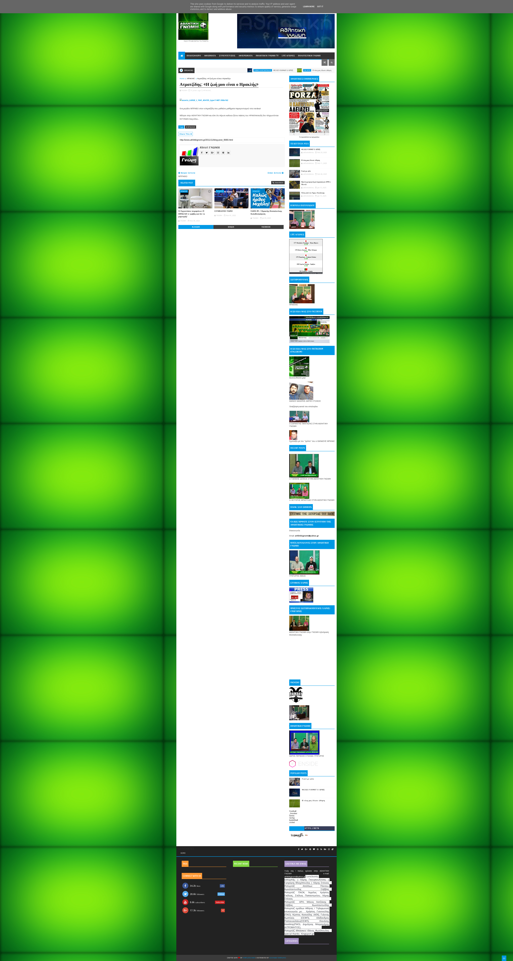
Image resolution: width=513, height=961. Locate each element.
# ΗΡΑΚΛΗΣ (190, 127)
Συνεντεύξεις (227, 56)
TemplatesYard (249, 958)
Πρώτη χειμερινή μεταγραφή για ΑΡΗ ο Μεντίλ (297, 70)
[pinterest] (310, 849)
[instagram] (328, 849)
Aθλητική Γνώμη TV (267, 56)
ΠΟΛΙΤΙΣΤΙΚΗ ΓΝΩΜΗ (309, 56)
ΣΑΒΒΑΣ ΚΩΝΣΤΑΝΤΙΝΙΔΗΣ (239, 70)
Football (292, 811)
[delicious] (332, 849)
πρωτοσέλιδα (305, 137)
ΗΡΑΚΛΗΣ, (207, 90)
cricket (292, 822)
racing (291, 817)
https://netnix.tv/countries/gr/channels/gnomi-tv (312, 829)
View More (279, 182)
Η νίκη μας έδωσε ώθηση (210, 70)
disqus (231, 227)
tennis (291, 815)
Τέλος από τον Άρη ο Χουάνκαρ (312, 193)
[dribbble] (317, 849)
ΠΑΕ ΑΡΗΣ (196, 70)
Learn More (308, 6)
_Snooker (293, 813)
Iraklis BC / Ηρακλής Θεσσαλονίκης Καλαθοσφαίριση (266, 212)
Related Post (186, 183)
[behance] (325, 849)
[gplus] (306, 849)
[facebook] (299, 849)
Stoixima (320, 273)
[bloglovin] (314, 849)
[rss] (321, 849)
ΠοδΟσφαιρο (194, 56)
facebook (266, 227)
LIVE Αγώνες (288, 56)
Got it (320, 6)
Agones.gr (313, 273)
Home (182, 78)
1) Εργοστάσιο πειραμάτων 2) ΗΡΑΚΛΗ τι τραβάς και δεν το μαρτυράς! (191, 214)
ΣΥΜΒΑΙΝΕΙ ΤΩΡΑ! (223, 211)
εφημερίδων (315, 137)
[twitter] (302, 849)
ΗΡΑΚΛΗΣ (191, 78)
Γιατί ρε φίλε (255, 70)
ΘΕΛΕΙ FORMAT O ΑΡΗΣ (310, 149)
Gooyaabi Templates (277, 958)
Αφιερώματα (246, 56)
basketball (293, 820)
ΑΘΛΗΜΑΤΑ (210, 56)
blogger (196, 227)
